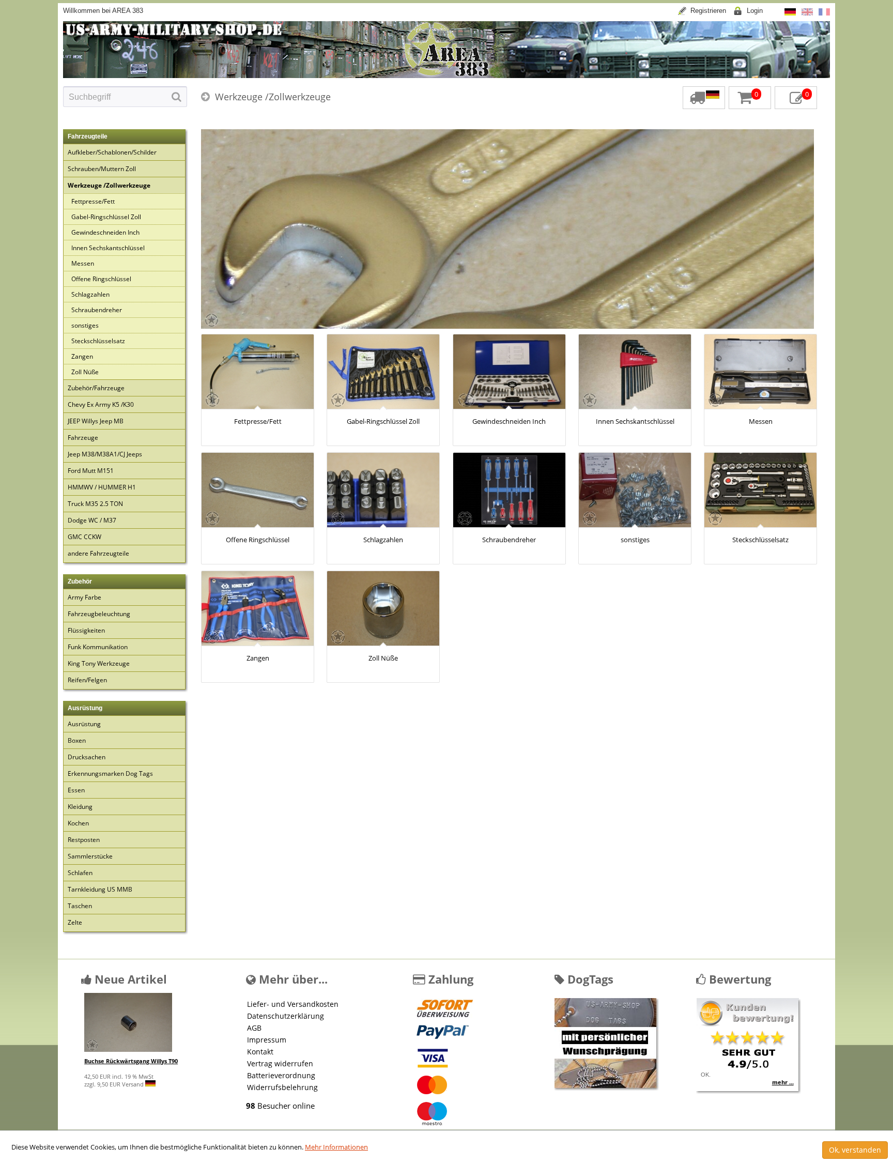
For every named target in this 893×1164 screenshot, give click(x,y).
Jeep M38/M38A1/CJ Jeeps (105, 454)
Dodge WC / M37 (92, 520)
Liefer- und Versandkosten (292, 1004)
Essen (76, 790)
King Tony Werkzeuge (99, 663)
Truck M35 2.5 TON (95, 503)
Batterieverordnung (281, 1075)
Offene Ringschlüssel (101, 278)
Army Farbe (84, 597)
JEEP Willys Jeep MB (96, 421)
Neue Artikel (129, 979)
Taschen (80, 905)
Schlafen (80, 872)
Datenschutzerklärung (285, 1016)
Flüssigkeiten (86, 630)
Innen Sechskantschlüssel (108, 247)
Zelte (75, 922)
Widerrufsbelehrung (282, 1087)
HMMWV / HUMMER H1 (102, 487)
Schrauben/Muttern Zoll (102, 168)
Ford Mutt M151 (91, 470)
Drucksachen (86, 757)
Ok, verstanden (855, 1150)
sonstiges (85, 325)
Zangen (82, 356)
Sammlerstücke (90, 856)
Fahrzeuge (83, 437)
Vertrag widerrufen (280, 1063)
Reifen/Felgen (87, 680)
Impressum (266, 1040)
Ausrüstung (84, 723)
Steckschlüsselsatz (98, 340)
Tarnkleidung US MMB (100, 889)
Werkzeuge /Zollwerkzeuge (273, 96)
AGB (254, 1028)
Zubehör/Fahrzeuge (96, 388)
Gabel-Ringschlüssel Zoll (106, 216)
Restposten (84, 839)
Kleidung (80, 806)
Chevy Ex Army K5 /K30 (101, 404)
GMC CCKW (84, 536)
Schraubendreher (96, 309)
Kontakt (260, 1051)
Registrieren (708, 10)
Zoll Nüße (85, 371)
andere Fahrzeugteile (98, 553)
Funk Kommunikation (98, 646)
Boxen (77, 740)
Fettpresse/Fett (93, 201)
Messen (82, 263)
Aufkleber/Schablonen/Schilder (112, 152)
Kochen (78, 823)
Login (755, 10)
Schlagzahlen (90, 294)
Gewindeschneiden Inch (105, 232)
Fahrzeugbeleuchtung (99, 613)
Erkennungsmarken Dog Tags (110, 773)
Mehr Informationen (336, 1147)
